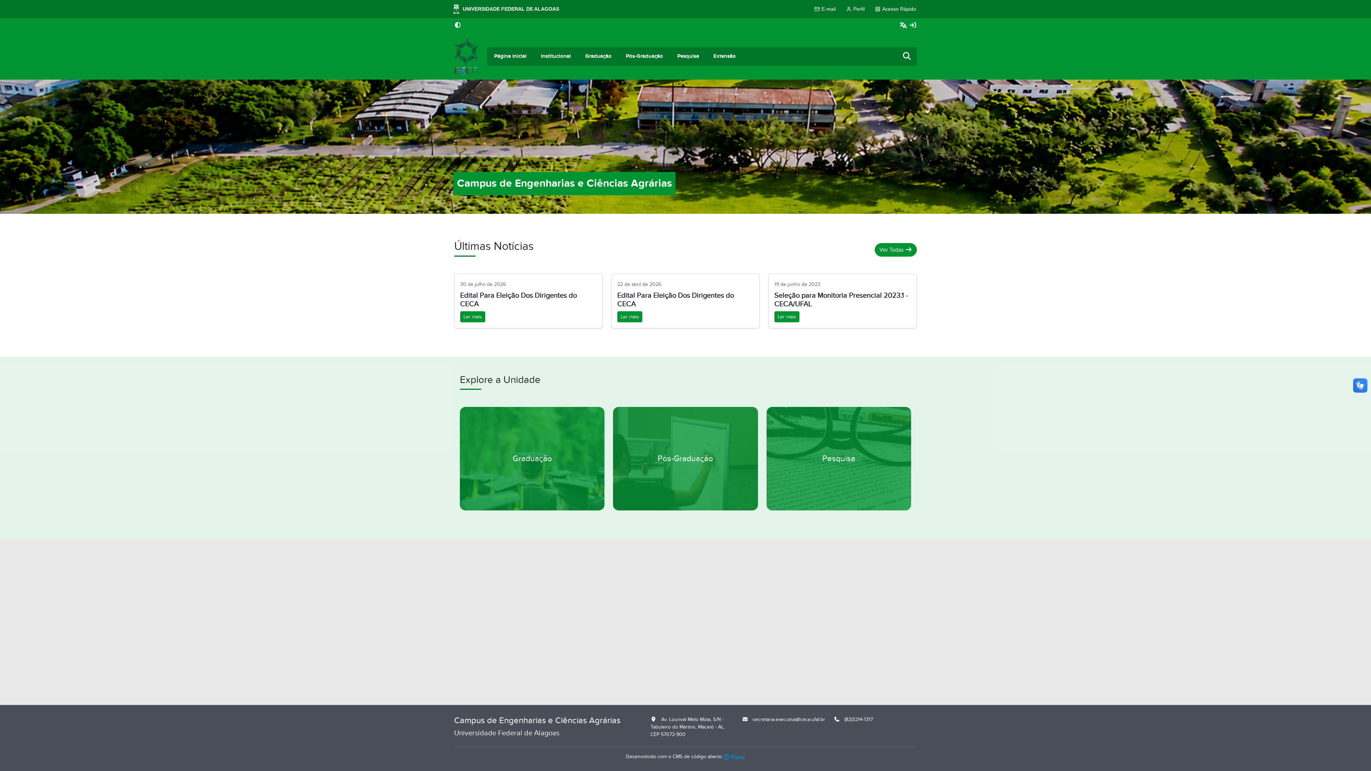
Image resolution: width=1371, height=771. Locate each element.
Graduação (598, 56)
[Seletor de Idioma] (904, 25)
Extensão (724, 56)
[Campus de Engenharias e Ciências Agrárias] (466, 56)
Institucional (556, 56)
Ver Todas (892, 249)
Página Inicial (510, 56)
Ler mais (472, 317)
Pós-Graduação (644, 56)
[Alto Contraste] (457, 25)
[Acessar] (913, 25)
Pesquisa (688, 56)
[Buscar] (907, 56)
